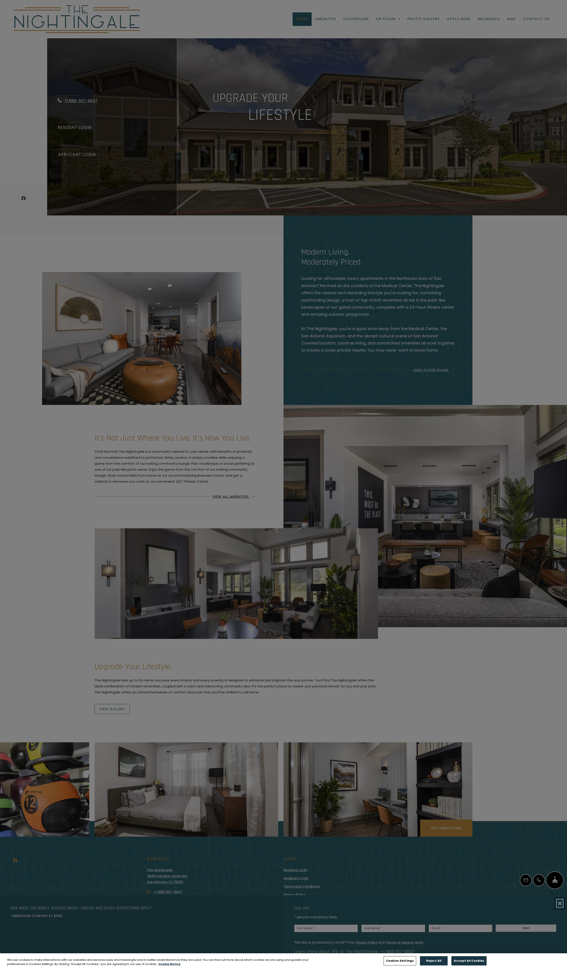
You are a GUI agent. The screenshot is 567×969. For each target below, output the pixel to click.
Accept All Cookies (469, 961)
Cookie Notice (169, 964)
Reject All (433, 961)
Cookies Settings (400, 961)
